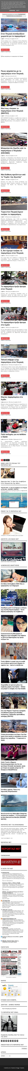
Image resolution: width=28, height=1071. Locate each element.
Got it (17, 10)
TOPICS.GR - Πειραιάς (7, 909)
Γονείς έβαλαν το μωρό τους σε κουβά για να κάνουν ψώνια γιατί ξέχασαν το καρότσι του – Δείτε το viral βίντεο (13, 663)
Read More (6, 49)
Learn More (12, 10)
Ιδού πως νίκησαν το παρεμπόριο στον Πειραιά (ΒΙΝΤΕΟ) (12, 110)
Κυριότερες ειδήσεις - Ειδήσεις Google (11, 882)
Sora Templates (12, 1067)
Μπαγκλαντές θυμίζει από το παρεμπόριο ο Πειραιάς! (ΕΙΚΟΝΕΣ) (13, 150)
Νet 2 (4, 155)
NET (4, 38)
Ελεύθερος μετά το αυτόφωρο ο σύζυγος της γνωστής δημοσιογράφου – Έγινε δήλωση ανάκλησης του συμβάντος (14, 609)
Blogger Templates (20, 1067)
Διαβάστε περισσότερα (6, 51)
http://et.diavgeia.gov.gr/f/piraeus (9, 1008)
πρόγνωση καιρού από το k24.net (11, 996)
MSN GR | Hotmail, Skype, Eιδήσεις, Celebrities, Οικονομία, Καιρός (10, 941)
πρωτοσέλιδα (9, 977)
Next (8, 460)
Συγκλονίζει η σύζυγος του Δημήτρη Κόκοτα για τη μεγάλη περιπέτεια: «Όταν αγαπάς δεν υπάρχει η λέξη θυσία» (13, 875)
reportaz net (5, 364)
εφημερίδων (14, 977)
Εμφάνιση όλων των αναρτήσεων (14, 15)
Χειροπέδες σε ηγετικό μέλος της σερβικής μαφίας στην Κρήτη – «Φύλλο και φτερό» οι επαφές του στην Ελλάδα (13, 686)
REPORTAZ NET (5, 872)
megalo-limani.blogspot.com (9, 918)
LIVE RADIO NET (6, 900)
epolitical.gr (5, 927)
